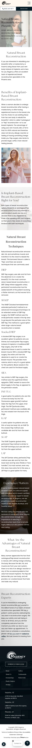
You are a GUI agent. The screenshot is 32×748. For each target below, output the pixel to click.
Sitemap (19, 734)
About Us (8, 674)
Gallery (20, 671)
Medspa (8, 685)
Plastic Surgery (10, 681)
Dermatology (10, 678)
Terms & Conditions (7, 732)
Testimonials (22, 674)
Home (3, 30)
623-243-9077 (15, 634)
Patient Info (22, 678)
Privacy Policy (18, 732)
